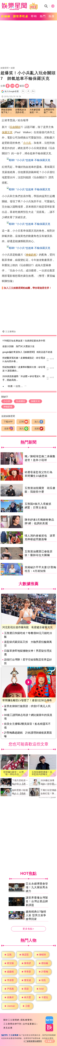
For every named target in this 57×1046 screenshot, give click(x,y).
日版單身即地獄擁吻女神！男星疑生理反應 (28, 652)
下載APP (8, 421)
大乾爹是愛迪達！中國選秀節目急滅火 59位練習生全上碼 (35, 111)
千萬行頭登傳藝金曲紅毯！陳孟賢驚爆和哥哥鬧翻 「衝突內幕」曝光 (48, 792)
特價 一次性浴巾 (16, 386)
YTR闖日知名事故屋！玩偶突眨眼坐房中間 (23, 340)
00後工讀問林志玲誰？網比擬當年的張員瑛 (28, 717)
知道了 (51, 1041)
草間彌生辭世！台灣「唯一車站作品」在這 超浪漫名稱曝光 (13, 773)
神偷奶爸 (31, 254)
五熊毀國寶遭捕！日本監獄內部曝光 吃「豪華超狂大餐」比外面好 (42, 773)
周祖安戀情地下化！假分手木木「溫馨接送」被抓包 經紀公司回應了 (7, 111)
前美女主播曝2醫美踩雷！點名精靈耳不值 (27, 725)
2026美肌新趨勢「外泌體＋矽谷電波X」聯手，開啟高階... (23, 378)
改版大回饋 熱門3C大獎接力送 (18, 346)
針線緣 (5, 16)
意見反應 (7, 1028)
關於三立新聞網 (11, 1020)
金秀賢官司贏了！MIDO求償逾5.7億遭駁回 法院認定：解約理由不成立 (50, 111)
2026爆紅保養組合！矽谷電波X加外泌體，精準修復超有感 (48, 782)
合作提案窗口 (29, 1024)
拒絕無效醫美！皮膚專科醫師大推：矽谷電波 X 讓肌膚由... (23, 369)
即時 (34, 16)
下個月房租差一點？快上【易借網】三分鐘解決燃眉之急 (20, 782)
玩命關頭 (15, 127)
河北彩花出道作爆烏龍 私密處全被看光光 (27, 627)
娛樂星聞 (4, 68)
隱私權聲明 (26, 1020)
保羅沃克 (7, 132)
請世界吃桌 (20, 16)
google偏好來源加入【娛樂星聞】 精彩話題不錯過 (27, 352)
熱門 (43, 16)
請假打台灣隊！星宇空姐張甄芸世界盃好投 (28, 661)
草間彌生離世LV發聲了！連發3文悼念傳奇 (27, 700)
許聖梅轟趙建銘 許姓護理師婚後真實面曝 (28, 734)
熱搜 (52, 16)
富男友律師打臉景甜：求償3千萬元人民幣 (27, 708)
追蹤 (6, 428)
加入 (36, 421)
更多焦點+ (28, 929)
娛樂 (13, 68)
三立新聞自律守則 (12, 1024)
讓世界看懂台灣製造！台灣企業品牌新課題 (37, 901)
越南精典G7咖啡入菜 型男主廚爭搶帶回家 (36, 915)
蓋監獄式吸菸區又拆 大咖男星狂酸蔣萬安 (28, 643)
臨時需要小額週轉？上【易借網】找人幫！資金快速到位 (20, 792)
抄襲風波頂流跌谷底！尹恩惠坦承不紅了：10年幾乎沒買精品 (20, 111)
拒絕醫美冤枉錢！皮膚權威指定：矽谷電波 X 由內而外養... (23, 360)
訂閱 (21, 421)
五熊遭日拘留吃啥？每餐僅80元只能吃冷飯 (28, 635)
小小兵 (27, 142)
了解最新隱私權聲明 (33, 1041)
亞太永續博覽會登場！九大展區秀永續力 (37, 887)
